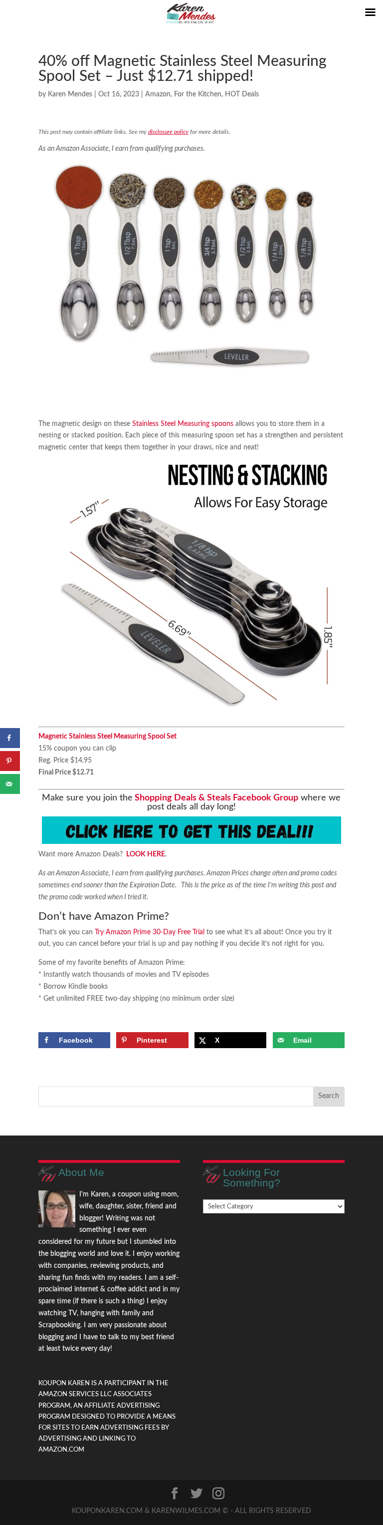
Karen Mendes (70, 94)
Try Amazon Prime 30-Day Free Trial (149, 932)
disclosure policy (168, 132)
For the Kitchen (197, 94)
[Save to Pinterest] (10, 761)
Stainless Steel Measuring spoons (182, 423)
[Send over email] (10, 784)
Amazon (158, 94)
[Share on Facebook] (10, 738)
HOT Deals (242, 94)
